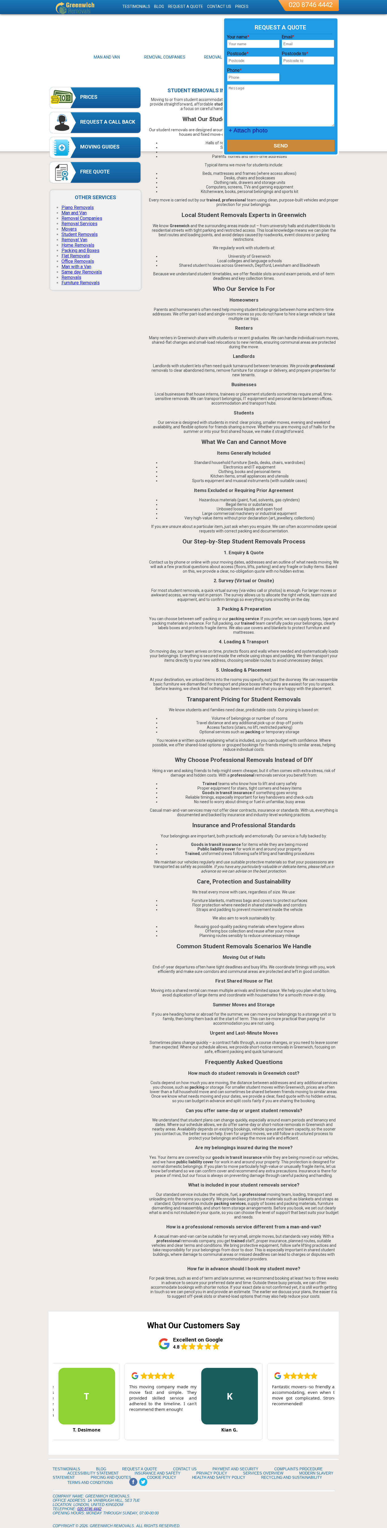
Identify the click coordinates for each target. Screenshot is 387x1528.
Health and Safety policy (218, 1477)
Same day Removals (81, 272)
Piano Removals (77, 207)
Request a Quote (185, 6)
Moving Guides (100, 147)
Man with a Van (76, 266)
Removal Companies (81, 218)
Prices (88, 97)
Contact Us (219, 6)
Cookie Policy (161, 1477)
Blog (159, 6)
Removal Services (79, 223)
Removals (71, 277)
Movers (69, 229)
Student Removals (79, 234)
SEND (281, 146)
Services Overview (263, 1473)
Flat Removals (75, 256)
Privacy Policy (211, 1473)
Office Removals (77, 261)
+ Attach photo (248, 130)
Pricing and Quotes (111, 1477)
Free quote (95, 172)
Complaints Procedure (298, 1469)
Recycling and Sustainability (291, 1477)
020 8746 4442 (311, 5)
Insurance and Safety (157, 1473)
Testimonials (136, 6)
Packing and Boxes (80, 250)
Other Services (95, 197)
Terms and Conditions (90, 1482)
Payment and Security (235, 1469)
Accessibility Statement (93, 1473)
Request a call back (107, 122)
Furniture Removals (80, 282)
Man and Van (74, 213)
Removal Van (74, 239)
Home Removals (77, 245)
